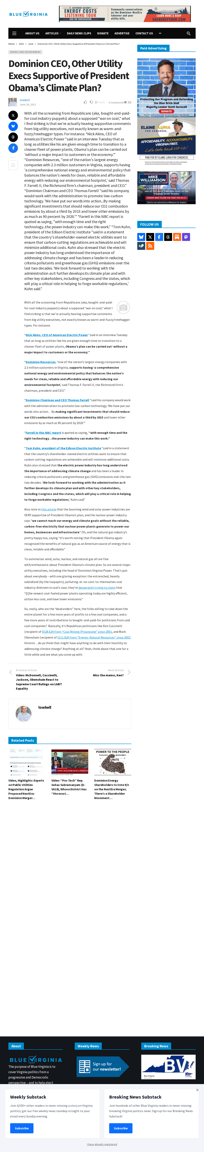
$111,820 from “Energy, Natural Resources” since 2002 (93, 637)
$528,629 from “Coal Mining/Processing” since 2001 (77, 632)
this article (48, 509)
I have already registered (102, 1144)
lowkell (25, 100)
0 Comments (116, 102)
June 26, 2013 (28, 104)
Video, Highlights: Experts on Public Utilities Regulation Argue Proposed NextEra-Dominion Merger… (26, 789)
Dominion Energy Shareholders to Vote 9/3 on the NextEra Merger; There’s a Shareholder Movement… (111, 789)
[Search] (189, 33)
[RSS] (150, 246)
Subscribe (22, 1128)
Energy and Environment (25, 52)
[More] (160, 33)
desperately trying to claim (97, 588)
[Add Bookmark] (13, 165)
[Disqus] (69, 863)
